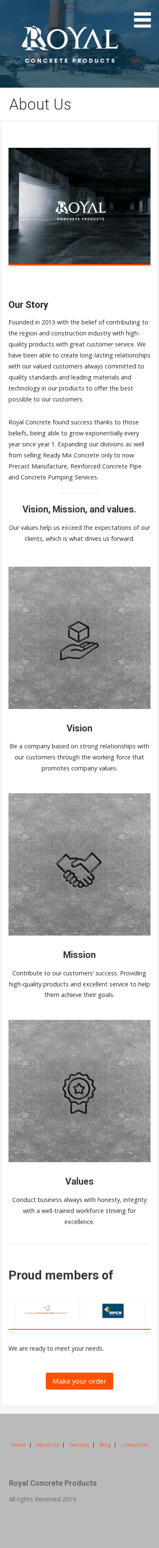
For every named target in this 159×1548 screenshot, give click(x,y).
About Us (47, 1444)
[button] (145, 15)
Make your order (79, 1381)
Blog (105, 1444)
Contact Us (134, 1444)
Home (18, 1444)
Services (79, 1444)
